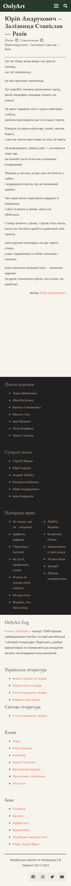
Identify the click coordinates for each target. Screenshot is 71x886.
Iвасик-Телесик (24, 762)
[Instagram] (42, 876)
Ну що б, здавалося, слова (21, 564)
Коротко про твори (26, 699)
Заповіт (53, 566)
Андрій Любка (23, 475)
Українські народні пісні (30, 837)
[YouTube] (61, 876)
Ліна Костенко (23, 400)
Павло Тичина (23, 435)
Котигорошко (23, 748)
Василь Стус (21, 414)
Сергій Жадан (23, 461)
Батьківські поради (27, 769)
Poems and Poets (17, 631)
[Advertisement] (35, 339)
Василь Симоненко (27, 407)
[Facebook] (33, 876)
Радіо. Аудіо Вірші (26, 844)
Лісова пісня (56, 559)
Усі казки (19, 783)
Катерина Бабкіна (26, 482)
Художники (21, 830)
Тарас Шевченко (25, 393)
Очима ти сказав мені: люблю (22, 582)
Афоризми (21, 823)
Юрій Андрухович (53, 292)
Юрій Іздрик (22, 468)
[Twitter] (52, 876)
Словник (19, 808)
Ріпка (17, 741)
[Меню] (56, 6)
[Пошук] (65, 6)
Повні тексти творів (27, 685)
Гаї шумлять (21, 595)
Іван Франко (22, 421)
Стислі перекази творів (30, 692)
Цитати (18, 816)
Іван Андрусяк (23, 496)
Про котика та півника (29, 776)
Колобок (19, 755)
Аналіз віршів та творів (30, 678)
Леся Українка (23, 428)
